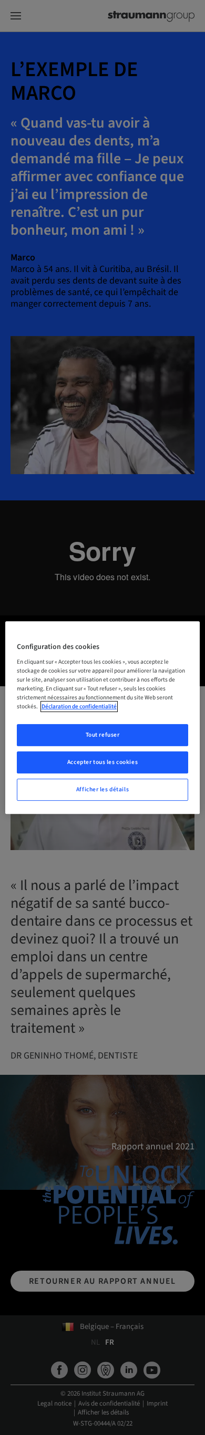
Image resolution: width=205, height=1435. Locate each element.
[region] (102, 717)
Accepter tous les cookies (102, 762)
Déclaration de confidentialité (79, 707)
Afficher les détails (102, 789)
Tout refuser (103, 735)
